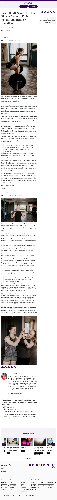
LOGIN (33, 6)
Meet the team (4, 469)
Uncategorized (36, 454)
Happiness (33, 484)
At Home (23, 482)
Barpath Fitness (18, 40)
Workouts (3, 489)
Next (53, 444)
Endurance (3, 482)
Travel (39, 479)
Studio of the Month (51, 482)
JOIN (23, 6)
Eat (11, 479)
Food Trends (13, 482)
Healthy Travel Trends (42, 484)
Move (8, 452)
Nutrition (12, 487)
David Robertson (9, 27)
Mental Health (34, 485)
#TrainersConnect (51, 485)
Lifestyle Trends (24, 485)
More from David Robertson (15, 393)
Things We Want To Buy (26, 489)
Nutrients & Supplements (15, 485)
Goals (32, 482)
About (2, 468)
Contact (2, 473)
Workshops (49, 487)
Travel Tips (40, 487)
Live (22, 479)
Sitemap (35, 495)
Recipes (11, 489)
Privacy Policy (29, 495)
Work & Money (24, 491)
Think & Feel (23, 451)
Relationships (23, 487)
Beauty (22, 484)
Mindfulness (33, 487)
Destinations (40, 482)
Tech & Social (34, 489)
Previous (3, 444)
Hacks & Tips (13, 484)
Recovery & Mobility (5, 485)
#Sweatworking (50, 484)
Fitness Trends (36, 452)
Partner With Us (4, 471)
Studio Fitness (4, 487)
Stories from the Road (42, 485)
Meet (48, 479)
